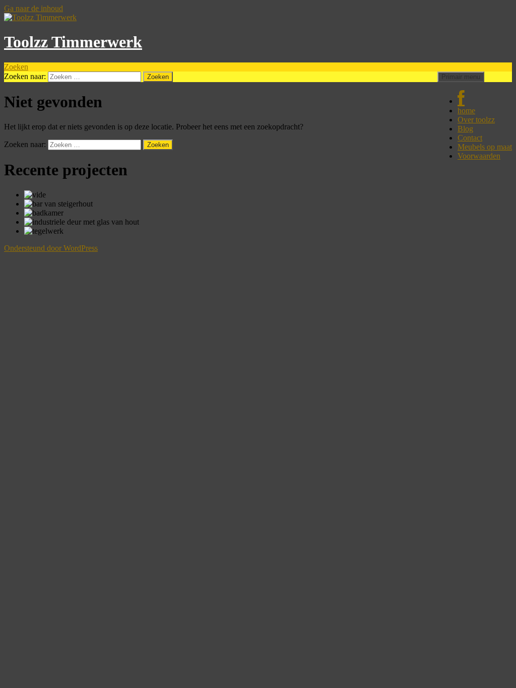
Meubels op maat (485, 147)
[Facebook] (461, 101)
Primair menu (460, 77)
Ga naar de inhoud (33, 8)
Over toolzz (476, 119)
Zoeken (16, 66)
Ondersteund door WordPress (51, 248)
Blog (465, 128)
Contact (470, 137)
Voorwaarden (479, 156)
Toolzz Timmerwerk (73, 42)
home (466, 110)
